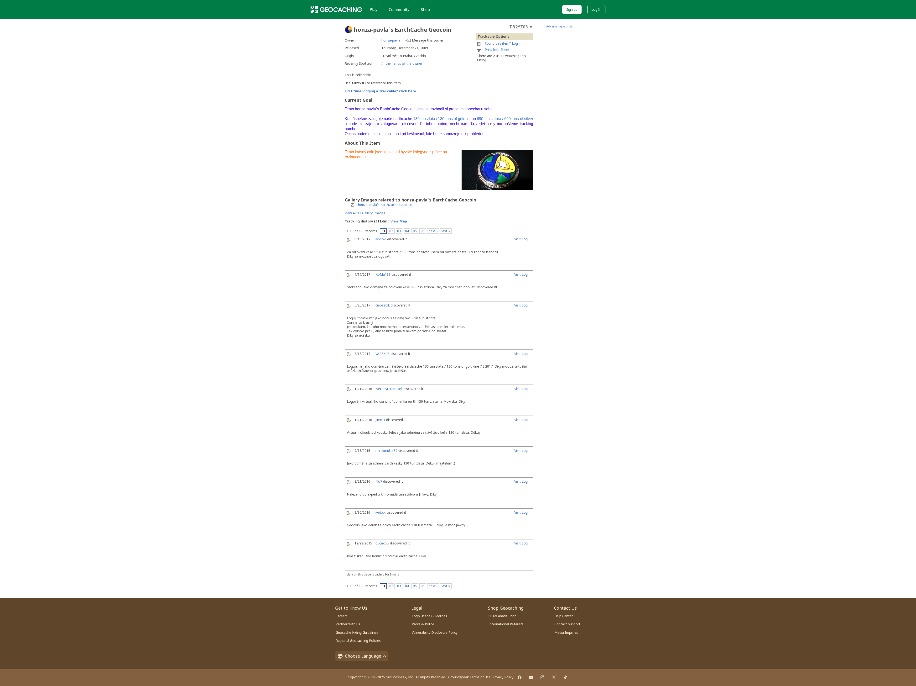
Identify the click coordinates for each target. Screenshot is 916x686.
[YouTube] (531, 677)
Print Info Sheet (497, 49)
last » (446, 231)
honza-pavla (390, 40)
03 (399, 231)
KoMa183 (382, 274)
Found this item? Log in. (503, 43)
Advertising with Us (559, 26)
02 (391, 231)
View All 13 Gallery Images (365, 213)
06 (423, 231)
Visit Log (521, 239)
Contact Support (567, 624)
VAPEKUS (382, 353)
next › (433, 231)
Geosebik (382, 305)
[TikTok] (565, 677)
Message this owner (427, 40)
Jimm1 (380, 419)
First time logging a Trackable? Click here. (381, 91)
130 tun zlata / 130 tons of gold (439, 119)
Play (373, 9)
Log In (596, 9)
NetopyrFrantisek (389, 388)
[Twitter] (554, 677)
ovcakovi (382, 543)
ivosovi (380, 239)
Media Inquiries (566, 632)
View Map (398, 221)
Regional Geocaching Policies (358, 640)
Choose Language (363, 656)
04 (407, 231)
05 (415, 231)
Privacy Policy (502, 677)
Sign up (572, 9)
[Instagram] (542, 677)
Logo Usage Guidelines (429, 616)
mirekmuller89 (386, 450)
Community (399, 9)
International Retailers (506, 624)
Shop (425, 9)
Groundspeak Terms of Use (469, 677)
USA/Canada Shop (502, 616)
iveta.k (380, 512)
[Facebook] (519, 677)
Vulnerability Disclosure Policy (435, 632)
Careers (342, 616)
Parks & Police (423, 624)
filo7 (378, 481)
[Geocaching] (336, 9)
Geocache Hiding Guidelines (357, 632)
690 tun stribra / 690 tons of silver (505, 119)
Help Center (563, 616)
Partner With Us (348, 624)
